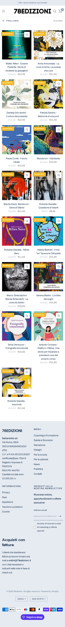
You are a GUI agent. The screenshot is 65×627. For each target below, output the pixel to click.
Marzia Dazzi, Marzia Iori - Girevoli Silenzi (17, 206)
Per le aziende (41, 459)
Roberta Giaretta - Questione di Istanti (48, 206)
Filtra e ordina (12, 21)
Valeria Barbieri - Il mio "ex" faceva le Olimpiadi (48, 252)
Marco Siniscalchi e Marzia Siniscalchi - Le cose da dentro (16, 299)
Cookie (6, 511)
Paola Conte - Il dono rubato (16, 160)
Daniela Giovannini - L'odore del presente (16, 114)
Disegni (37, 450)
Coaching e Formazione (46, 435)
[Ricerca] (54, 11)
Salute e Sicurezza (43, 440)
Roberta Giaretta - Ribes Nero (16, 252)
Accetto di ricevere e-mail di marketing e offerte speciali (49, 527)
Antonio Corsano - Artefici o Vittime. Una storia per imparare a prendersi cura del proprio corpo (48, 351)
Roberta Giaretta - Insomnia (16, 403)
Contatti (38, 474)
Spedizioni (7, 502)
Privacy (6, 492)
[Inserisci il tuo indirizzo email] (60, 516)
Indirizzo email (40, 510)
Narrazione (39, 445)
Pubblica (38, 469)
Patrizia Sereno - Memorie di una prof (48, 114)
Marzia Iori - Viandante (48, 158)
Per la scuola (40, 454)
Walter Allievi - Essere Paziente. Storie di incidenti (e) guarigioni (17, 67)
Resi (4, 497)
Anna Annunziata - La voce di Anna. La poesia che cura (48, 67)
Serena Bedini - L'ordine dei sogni (48, 297)
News (37, 464)
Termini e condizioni (12, 507)
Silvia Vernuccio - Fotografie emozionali (17, 346)
